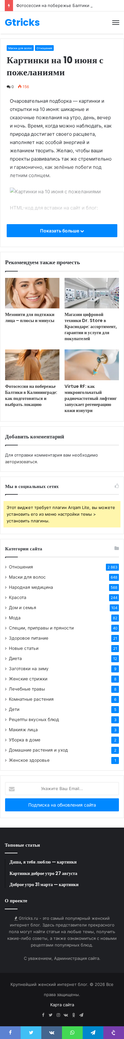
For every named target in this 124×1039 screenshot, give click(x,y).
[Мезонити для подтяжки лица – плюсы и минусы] (32, 293)
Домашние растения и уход (38, 750)
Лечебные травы (27, 689)
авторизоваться (21, 461)
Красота (17, 597)
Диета (15, 658)
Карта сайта (62, 1004)
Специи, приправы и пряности (41, 627)
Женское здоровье (29, 760)
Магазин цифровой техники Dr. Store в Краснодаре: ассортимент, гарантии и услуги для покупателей (91, 326)
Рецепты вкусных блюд (34, 719)
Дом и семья (22, 607)
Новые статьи (23, 648)
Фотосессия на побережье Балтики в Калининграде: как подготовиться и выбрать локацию (31, 395)
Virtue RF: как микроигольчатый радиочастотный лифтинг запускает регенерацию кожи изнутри (91, 398)
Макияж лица (23, 729)
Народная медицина (31, 587)
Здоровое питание (28, 638)
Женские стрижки (28, 678)
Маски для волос (20, 48)
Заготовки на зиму (29, 668)
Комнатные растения (31, 699)
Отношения (44, 48)
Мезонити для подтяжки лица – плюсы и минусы (29, 317)
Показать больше (60, 230)
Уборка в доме (24, 739)
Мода (15, 617)
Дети (14, 709)
